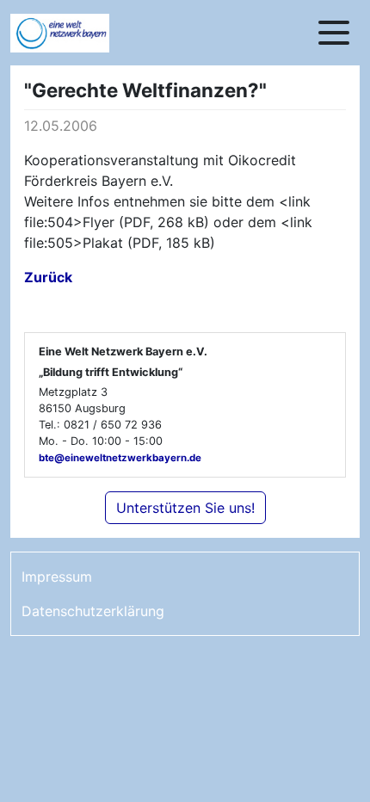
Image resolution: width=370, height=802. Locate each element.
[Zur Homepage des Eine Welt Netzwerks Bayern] (79, 33)
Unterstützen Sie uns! (185, 507)
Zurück (48, 277)
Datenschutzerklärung (93, 611)
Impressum (57, 576)
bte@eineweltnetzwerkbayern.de (120, 458)
